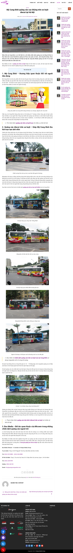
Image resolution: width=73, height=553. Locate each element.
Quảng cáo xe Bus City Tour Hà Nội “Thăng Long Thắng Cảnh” (65, 19)
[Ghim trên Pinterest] (30, 472)
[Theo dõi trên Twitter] (32, 546)
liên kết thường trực (36, 477)
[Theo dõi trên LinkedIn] (39, 546)
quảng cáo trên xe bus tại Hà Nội (31, 187)
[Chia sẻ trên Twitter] (25, 472)
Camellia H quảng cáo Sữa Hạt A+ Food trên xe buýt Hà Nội (65, 97)
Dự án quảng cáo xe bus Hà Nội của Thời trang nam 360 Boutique (65, 89)
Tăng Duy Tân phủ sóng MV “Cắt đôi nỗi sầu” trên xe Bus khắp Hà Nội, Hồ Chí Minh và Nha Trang (66, 63)
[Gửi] (69, 8)
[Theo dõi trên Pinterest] (37, 546)
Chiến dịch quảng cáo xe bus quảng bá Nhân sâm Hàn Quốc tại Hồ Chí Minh (65, 81)
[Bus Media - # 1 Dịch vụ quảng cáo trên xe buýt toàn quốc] (4, 3)
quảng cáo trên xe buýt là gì (24, 123)
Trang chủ (33, 2)
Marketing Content (32, 16)
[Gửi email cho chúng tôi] (34, 546)
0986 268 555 (9, 464)
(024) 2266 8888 (18, 454)
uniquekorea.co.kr (34, 542)
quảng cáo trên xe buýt (19, 64)
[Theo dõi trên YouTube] (42, 546)
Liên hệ (70, 2)
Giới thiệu (39, 2)
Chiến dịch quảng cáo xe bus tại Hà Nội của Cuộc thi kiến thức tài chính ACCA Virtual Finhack (66, 44)
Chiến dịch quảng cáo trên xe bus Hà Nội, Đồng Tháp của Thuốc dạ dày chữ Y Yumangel (66, 53)
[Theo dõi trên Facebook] (27, 546)
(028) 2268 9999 (8, 460)
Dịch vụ (46, 2)
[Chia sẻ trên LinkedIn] (32, 472)
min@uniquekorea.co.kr (34, 540)
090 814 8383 (30, 529)
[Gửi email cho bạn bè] (27, 472)
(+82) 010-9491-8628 (32, 538)
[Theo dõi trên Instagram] (29, 546)
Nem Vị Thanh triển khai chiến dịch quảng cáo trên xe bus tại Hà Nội (65, 72)
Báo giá (52, 2)
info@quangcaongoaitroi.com (13, 467)
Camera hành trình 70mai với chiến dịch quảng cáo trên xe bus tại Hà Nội (66, 34)
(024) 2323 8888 (8, 454)
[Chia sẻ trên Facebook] (22, 472)
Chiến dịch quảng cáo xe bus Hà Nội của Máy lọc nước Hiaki (65, 26)
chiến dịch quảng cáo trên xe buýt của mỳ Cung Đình (31, 358)
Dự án (58, 2)
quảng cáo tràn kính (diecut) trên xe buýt (29, 420)
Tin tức (64, 2)
